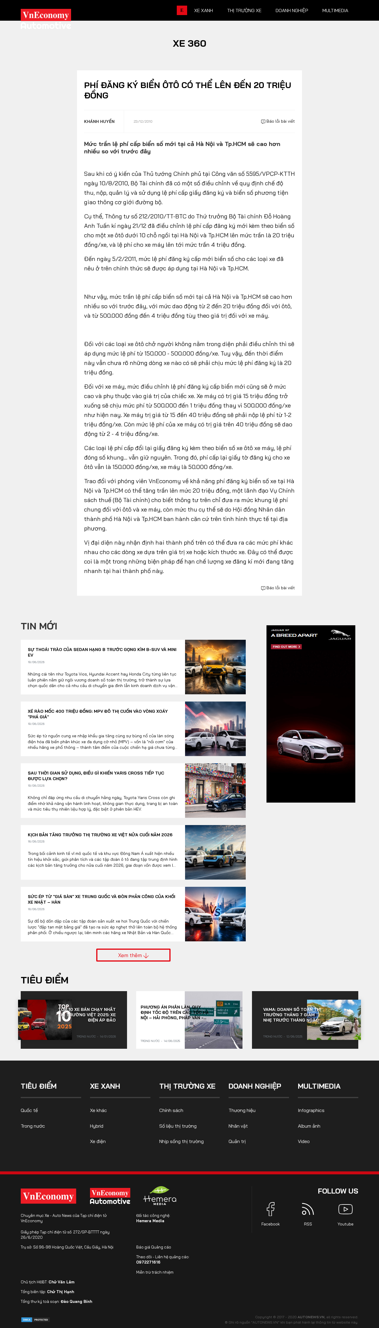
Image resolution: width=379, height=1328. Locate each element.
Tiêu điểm (44, 980)
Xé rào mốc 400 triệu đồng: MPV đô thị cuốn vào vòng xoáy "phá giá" (98, 714)
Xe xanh (203, 10)
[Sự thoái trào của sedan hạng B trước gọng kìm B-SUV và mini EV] (215, 667)
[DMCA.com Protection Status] (35, 1319)
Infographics (311, 1110)
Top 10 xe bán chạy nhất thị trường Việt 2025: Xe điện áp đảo (87, 1015)
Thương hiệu (242, 1110)
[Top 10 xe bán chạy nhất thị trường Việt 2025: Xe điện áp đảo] (45, 1020)
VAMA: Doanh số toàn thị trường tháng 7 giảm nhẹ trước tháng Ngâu (292, 1015)
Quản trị (237, 1141)
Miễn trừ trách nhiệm (155, 1272)
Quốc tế (29, 1110)
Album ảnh (309, 1126)
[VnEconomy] (48, 1196)
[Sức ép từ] (215, 914)
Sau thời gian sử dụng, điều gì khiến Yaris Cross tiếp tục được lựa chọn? (96, 776)
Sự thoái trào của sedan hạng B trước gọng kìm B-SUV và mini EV (102, 652)
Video (304, 1141)
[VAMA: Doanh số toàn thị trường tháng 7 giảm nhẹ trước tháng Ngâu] (334, 1020)
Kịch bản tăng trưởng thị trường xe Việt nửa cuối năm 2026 (100, 834)
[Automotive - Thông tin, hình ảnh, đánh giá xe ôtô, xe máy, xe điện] (56, 21)
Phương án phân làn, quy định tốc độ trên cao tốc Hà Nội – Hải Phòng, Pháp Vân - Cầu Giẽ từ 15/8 (175, 1012)
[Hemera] (159, 1195)
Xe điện (98, 1141)
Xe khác (98, 1110)
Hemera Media (150, 1220)
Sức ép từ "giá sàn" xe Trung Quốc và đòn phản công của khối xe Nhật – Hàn (101, 899)
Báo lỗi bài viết (280, 121)
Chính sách (171, 1110)
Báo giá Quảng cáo (153, 1247)
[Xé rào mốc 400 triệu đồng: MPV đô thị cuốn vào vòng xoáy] (215, 729)
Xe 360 (189, 43)
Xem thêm (130, 955)
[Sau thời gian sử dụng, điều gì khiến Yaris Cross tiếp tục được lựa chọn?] (215, 790)
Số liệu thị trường (178, 1126)
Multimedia (335, 10)
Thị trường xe (244, 10)
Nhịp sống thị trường (181, 1141)
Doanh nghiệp (292, 10)
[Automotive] (111, 1196)
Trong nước (86, 1036)
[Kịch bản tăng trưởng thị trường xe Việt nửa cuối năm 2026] (215, 852)
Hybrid (96, 1126)
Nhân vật (238, 1126)
